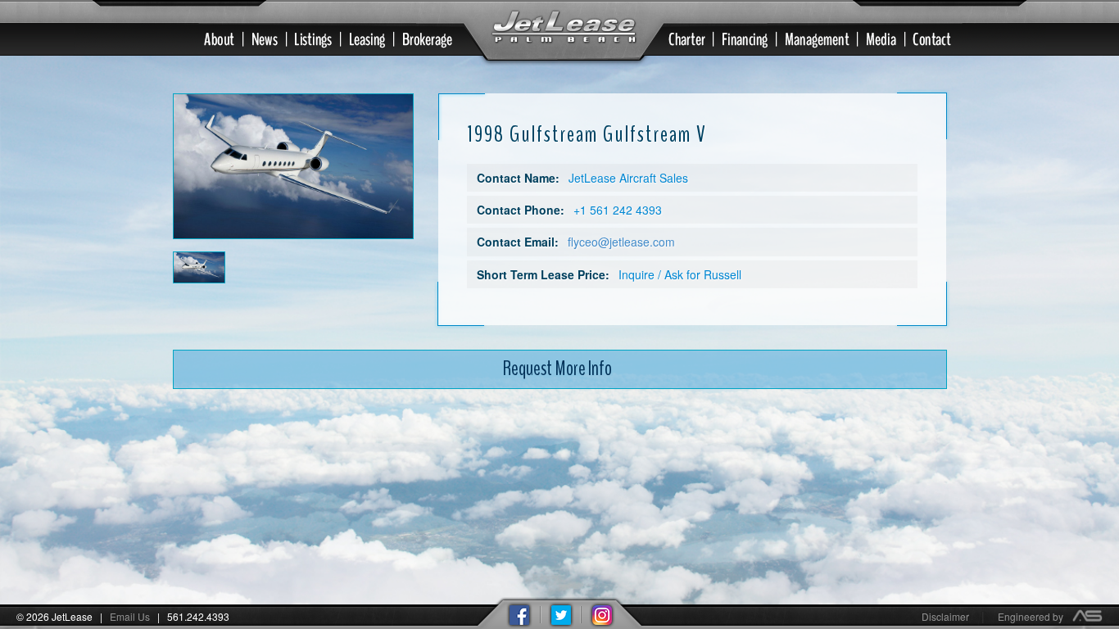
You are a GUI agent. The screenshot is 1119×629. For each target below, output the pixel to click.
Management (823, 39)
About (214, 39)
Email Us (130, 616)
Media (886, 39)
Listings (319, 39)
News (271, 39)
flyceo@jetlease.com (621, 241)
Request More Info (557, 368)
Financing (751, 39)
